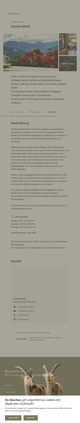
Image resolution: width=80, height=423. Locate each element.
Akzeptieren (13, 418)
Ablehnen (30, 418)
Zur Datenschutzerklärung (20, 411)
